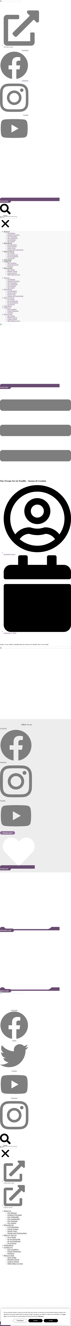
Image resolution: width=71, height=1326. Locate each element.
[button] (5, 209)
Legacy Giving (12, 273)
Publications (8, 260)
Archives (10, 266)
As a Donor (11, 258)
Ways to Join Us (9, 251)
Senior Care (11, 248)
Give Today (11, 270)
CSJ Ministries (12, 245)
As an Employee (12, 256)
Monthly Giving (12, 271)
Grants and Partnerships (15, 250)
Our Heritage (11, 240)
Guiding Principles (13, 235)
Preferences (20, 1320)
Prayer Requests (12, 265)
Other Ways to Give (13, 275)
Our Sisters (11, 241)
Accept (51, 1320)
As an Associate (12, 255)
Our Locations (12, 263)
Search (5, 215)
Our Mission (11, 233)
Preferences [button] (41, 1316)
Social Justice (12, 246)
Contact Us (7, 261)
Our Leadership (12, 238)
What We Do (8, 243)
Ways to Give (8, 268)
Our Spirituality (12, 236)
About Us (7, 231)
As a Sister (11, 253)
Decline (35, 1320)
